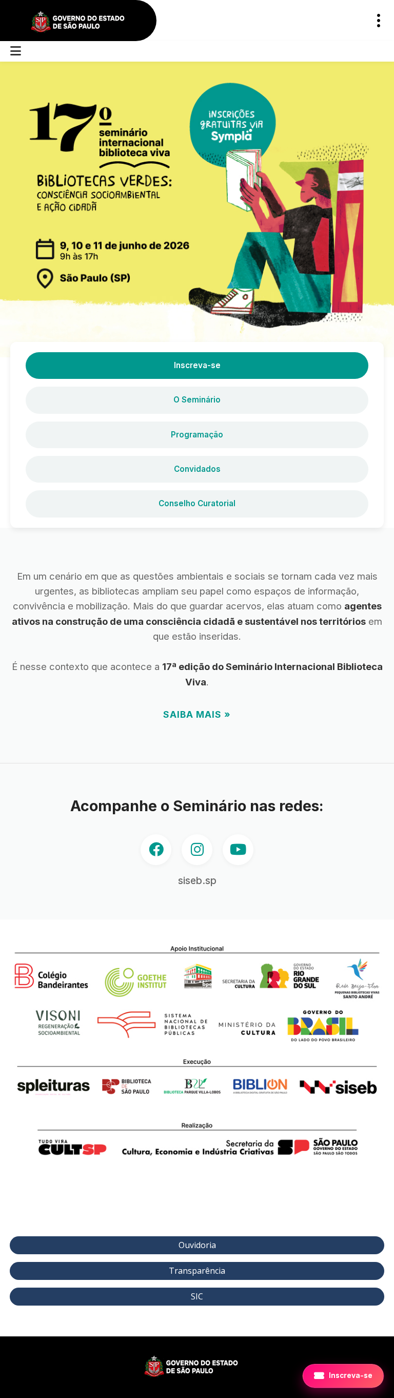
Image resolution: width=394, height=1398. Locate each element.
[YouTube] (238, 849)
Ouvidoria (197, 1245)
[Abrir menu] (15, 51)
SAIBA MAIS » (197, 714)
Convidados (197, 469)
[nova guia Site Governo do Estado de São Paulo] (83, 22)
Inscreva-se (197, 365)
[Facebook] (156, 849)
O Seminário (197, 400)
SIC (197, 1296)
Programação (197, 434)
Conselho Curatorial (197, 503)
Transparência (197, 1270)
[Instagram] (197, 849)
